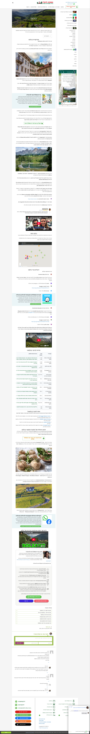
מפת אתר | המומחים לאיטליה (45, 722)
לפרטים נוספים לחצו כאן (41, 601)
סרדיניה (73, 40)
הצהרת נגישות (42, 723)
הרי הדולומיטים (72, 30)
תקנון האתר (41, 720)
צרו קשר (27, 6)
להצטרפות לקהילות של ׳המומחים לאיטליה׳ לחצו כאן (31, 526)
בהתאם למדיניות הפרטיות (30, 732)
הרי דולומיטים (31, 312)
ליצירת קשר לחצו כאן (23, 711)
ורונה (75, 61)
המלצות (62, 6)
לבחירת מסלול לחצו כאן (35, 304)
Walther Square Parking (45, 419)
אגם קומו (73, 47)
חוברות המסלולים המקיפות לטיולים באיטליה (28, 295)
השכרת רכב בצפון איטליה (71, 25)
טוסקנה (73, 33)
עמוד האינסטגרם (23, 721)
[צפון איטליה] (45, 3)
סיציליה (73, 39)
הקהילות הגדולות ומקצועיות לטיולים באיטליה (28, 516)
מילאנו (75, 59)
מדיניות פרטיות (42, 719)
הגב (48, 662)
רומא (75, 52)
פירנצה (75, 54)
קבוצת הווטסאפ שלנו (24, 715)
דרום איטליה (73, 42)
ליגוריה (74, 37)
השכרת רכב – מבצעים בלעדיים (54, 6)
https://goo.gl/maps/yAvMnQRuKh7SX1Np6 (40, 321)
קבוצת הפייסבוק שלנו (24, 718)
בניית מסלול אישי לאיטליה (42, 6)
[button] (47, 36)
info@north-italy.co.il (24, 708)
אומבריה (73, 34)
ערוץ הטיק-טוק (22, 724)
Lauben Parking (47, 422)
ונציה (75, 56)
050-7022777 (21, 705)
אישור (6, 732)
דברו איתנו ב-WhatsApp (34, 596)
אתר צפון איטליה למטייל (43, 728)
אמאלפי (73, 43)
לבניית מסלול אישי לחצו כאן (35, 106)
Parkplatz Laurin (46, 425)
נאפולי (75, 63)
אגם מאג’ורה (73, 45)
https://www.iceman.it (32, 199)
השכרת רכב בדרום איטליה (71, 23)
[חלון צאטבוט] (78, 720)
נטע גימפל (48, 627)
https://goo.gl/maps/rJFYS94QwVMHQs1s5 (40, 287)
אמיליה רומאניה (72, 36)
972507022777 (21, 701)
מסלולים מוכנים (33, 6)
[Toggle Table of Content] (50, 36)
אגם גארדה (73, 31)
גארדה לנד (74, 65)
